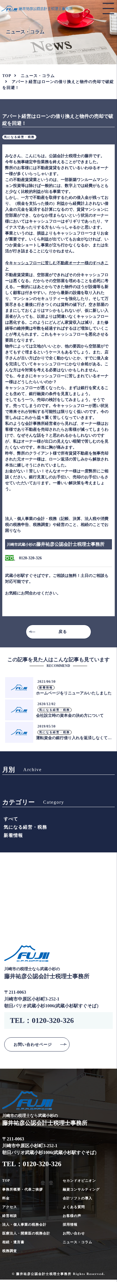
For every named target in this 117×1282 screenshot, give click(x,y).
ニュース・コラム (38, 76)
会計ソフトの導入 (77, 1198)
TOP (6, 1181)
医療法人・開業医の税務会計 (26, 1233)
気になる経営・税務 (25, 827)
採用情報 (70, 1224)
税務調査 (9, 1251)
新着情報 (13, 835)
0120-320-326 (53, 1020)
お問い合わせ (74, 1233)
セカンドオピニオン (79, 1181)
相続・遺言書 (13, 1242)
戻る (62, 631)
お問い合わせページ (33, 1044)
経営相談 (9, 1216)
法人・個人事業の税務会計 (24, 1224)
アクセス (9, 1207)
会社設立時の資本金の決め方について (70, 715)
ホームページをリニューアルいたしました (74, 693)
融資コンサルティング (81, 1189)
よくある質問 (74, 1207)
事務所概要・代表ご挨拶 (22, 1189)
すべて (11, 818)
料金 (6, 1198)
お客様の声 (72, 1216)
